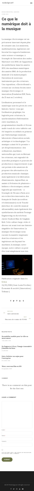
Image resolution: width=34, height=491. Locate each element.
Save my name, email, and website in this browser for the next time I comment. (16, 453)
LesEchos (16, 12)
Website (4, 441)
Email (3, 435)
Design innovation (7, 12)
